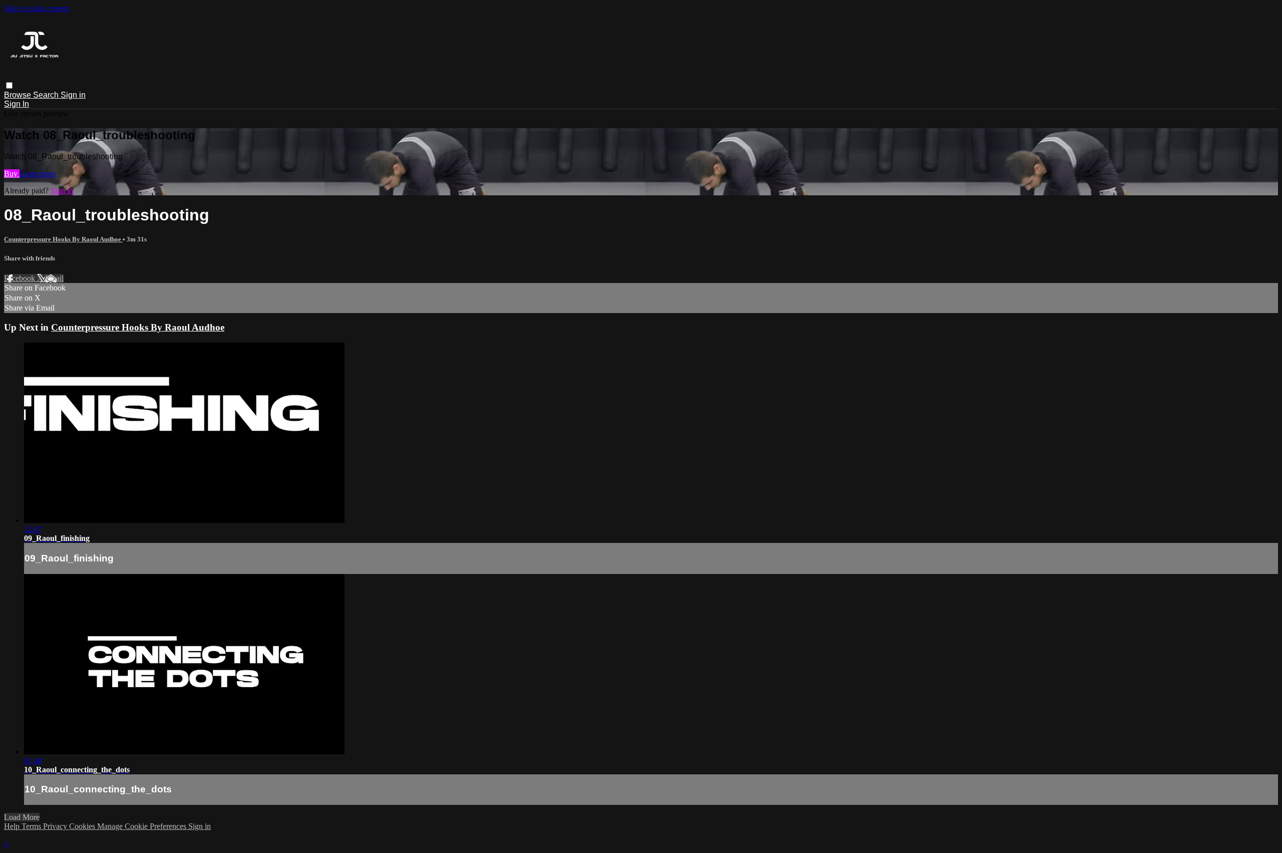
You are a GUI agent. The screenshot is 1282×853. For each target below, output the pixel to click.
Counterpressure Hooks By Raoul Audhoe (63, 239)
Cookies (83, 826)
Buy (12, 173)
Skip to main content (36, 8)
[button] (9, 85)
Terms (32, 826)
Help (13, 826)
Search (47, 95)
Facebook (20, 278)
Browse (18, 95)
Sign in (73, 95)
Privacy (56, 826)
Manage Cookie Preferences (142, 826)
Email (54, 278)
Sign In (16, 104)
